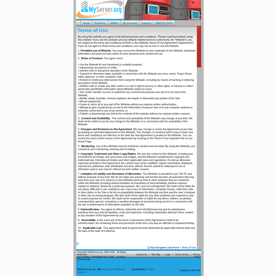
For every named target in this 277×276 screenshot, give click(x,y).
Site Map (155, 254)
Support (146, 23)
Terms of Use (182, 254)
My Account (130, 23)
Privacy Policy (196, 255)
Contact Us (141, 254)
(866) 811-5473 (164, 23)
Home (176, 247)
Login (168, 254)
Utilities (114, 23)
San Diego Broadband (113, 269)
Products (99, 23)
